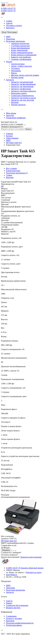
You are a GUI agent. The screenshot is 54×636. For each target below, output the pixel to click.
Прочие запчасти (18, 105)
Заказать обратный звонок (32, 568)
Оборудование (12, 138)
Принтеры (10, 588)
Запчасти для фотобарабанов (23, 84)
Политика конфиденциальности (20, 623)
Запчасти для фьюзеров (21, 89)
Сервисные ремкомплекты (22, 95)
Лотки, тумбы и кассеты (21, 66)
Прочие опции (17, 77)
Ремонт (9, 603)
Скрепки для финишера (21, 59)
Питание (15, 102)
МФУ (8, 140)
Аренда (9, 601)
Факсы (14, 73)
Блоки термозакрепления (22, 52)
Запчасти (10, 592)
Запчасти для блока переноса (23, 91)
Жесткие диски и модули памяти (25, 75)
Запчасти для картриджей (22, 82)
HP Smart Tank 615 (14, 143)
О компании (11, 616)
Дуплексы (15, 68)
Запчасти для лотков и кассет (23, 98)
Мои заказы (11, 113)
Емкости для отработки (21, 57)
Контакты (10, 621)
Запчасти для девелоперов (22, 86)
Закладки (10, 115)
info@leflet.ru (11, 575)
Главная (9, 133)
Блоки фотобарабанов (20, 48)
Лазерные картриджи (20, 43)
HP (2, 186)
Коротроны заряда (19, 93)
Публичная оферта (14, 625)
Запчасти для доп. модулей (22, 100)
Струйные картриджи (20, 46)
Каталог (9, 136)
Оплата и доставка (14, 618)
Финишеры (16, 71)
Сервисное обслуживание (17, 605)
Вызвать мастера (13, 608)
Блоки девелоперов (19, 50)
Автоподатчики (18, 64)
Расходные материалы (15, 590)
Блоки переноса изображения (23, 55)
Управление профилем (15, 118)
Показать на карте (33, 572)
